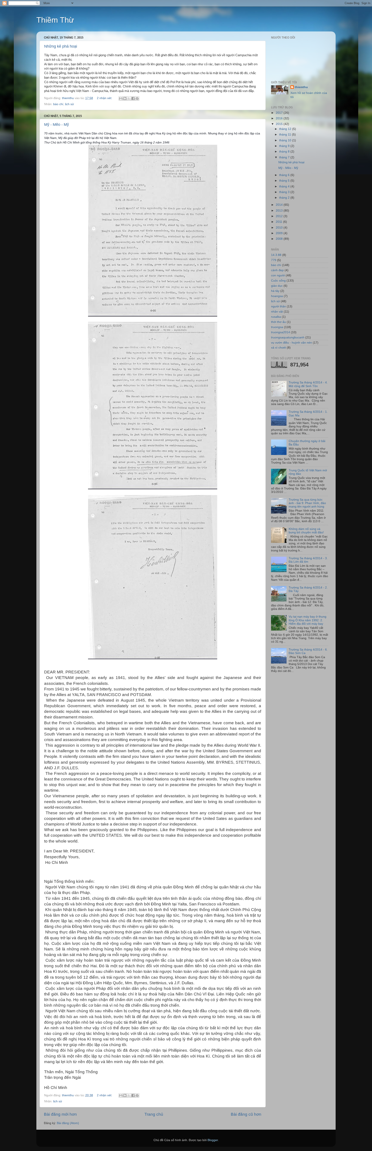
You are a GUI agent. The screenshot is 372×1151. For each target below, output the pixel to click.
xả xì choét (278, 347)
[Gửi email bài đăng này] (121, 98)
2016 (280, 118)
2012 (280, 216)
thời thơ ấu (278, 322)
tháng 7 (284, 157)
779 (273, 260)
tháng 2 (284, 197)
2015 (280, 124)
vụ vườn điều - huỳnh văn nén (291, 342)
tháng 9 (284, 146)
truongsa (277, 327)
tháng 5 (284, 180)
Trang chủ (153, 1114)
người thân (278, 306)
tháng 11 (285, 134)
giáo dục (277, 285)
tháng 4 (284, 186)
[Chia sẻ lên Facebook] (133, 98)
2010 (280, 227)
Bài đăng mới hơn (60, 1114)
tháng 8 (284, 151)
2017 (280, 112)
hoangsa (277, 296)
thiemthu (301, 87)
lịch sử (69, 104)
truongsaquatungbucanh (287, 337)
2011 (279, 221)
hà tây (275, 291)
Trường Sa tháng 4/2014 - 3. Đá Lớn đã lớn (308, 560)
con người (278, 275)
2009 (280, 233)
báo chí (58, 104)
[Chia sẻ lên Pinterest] (137, 98)
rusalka (276, 316)
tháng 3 (284, 192)
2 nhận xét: (105, 98)
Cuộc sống (278, 280)
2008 (280, 238)
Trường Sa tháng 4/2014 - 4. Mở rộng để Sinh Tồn (308, 384)
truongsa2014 (280, 332)
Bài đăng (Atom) (68, 1123)
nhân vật (277, 311)
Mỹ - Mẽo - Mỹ (56, 124)
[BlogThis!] (125, 98)
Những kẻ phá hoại (60, 46)
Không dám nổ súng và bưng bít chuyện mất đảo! (306, 530)
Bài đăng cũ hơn (246, 1114)
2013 (280, 210)
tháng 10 (285, 140)
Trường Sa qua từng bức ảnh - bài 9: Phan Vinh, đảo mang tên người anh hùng (307, 503)
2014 (280, 204)
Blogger (213, 1140)
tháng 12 (285, 129)
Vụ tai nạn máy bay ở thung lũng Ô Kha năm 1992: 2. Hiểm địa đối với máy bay (307, 620)
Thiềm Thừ (55, 20)
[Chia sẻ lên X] (129, 98)
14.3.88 (276, 255)
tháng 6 (284, 175)
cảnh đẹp (277, 270)
